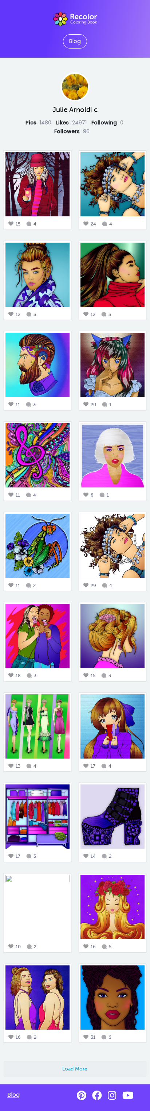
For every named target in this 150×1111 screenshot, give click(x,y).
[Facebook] (97, 1095)
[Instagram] (112, 1095)
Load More (74, 1069)
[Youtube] (127, 1095)
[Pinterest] (81, 1095)
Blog (75, 41)
